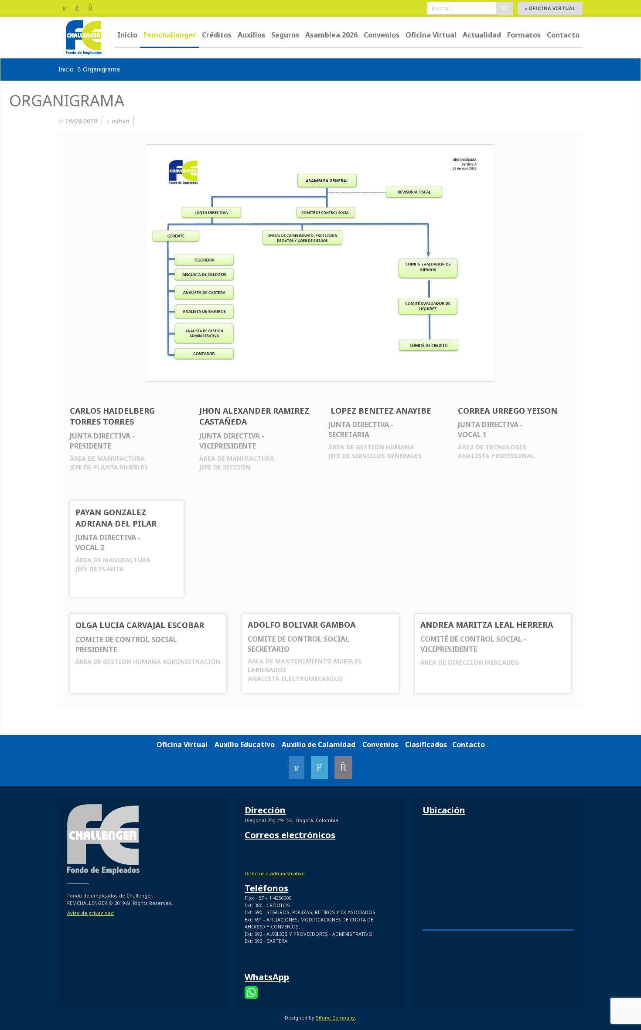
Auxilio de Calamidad (318, 744)
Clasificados (426, 744)
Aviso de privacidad (90, 913)
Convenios (380, 744)
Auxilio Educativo (245, 744)
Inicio (66, 69)
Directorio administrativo (275, 873)
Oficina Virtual (551, 8)
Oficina (170, 744)
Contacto (468, 744)
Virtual (199, 744)
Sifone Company (335, 1017)
